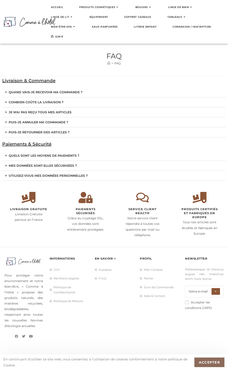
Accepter (209, 362)
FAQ (117, 63)
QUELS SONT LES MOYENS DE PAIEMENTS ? (44, 156)
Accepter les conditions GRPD (198, 305)
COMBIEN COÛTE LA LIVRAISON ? (36, 102)
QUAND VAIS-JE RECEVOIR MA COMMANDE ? (45, 92)
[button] (114, 92)
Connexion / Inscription (192, 26)
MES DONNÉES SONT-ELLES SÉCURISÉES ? (43, 166)
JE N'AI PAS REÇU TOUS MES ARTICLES (40, 112)
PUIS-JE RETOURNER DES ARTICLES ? (39, 132)
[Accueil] (108, 63)
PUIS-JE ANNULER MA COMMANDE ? (38, 122)
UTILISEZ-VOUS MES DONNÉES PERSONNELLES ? (48, 176)
